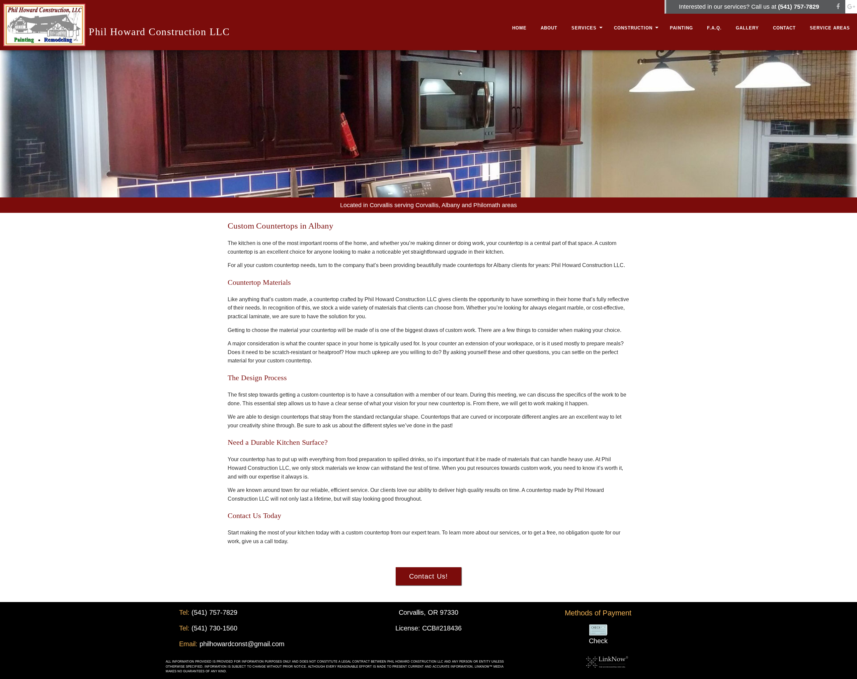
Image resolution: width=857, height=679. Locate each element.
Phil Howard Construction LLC (159, 31)
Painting (681, 27)
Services (584, 27)
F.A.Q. (714, 27)
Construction (633, 27)
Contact (784, 27)
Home (519, 27)
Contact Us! (428, 576)
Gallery (747, 27)
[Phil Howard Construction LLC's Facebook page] (838, 7)
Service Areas (830, 27)
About (549, 27)
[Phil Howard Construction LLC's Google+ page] (851, 7)
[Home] (44, 24)
